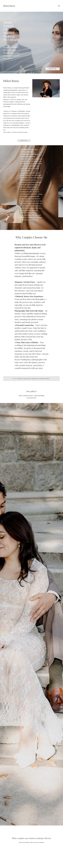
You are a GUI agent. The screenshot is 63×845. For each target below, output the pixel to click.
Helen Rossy (9, 6)
